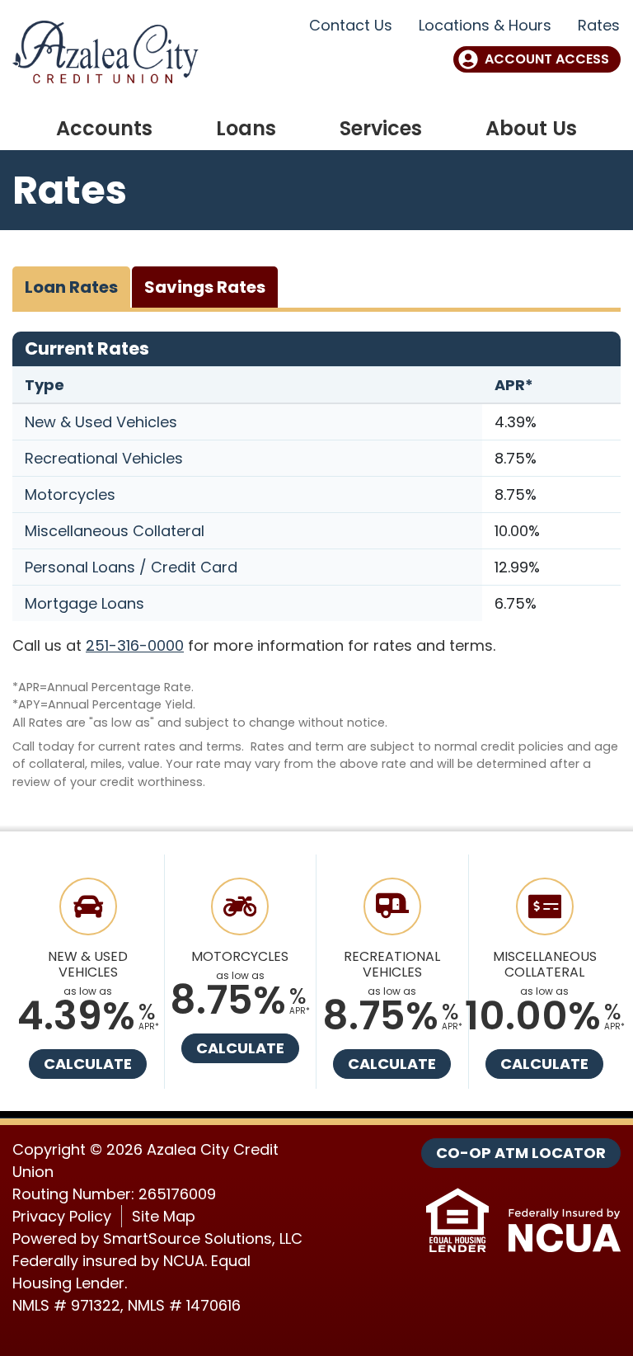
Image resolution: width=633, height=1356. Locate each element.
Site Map (163, 1216)
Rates (599, 25)
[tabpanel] (316, 561)
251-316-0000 (135, 645)
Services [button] (381, 128)
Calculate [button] (88, 1063)
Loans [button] (246, 128)
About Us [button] (531, 128)
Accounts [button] (104, 128)
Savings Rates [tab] (204, 287)
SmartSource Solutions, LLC (202, 1238)
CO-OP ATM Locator (521, 1152)
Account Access (547, 58)
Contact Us (350, 25)
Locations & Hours (485, 25)
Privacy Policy (61, 1216)
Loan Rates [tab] (71, 287)
